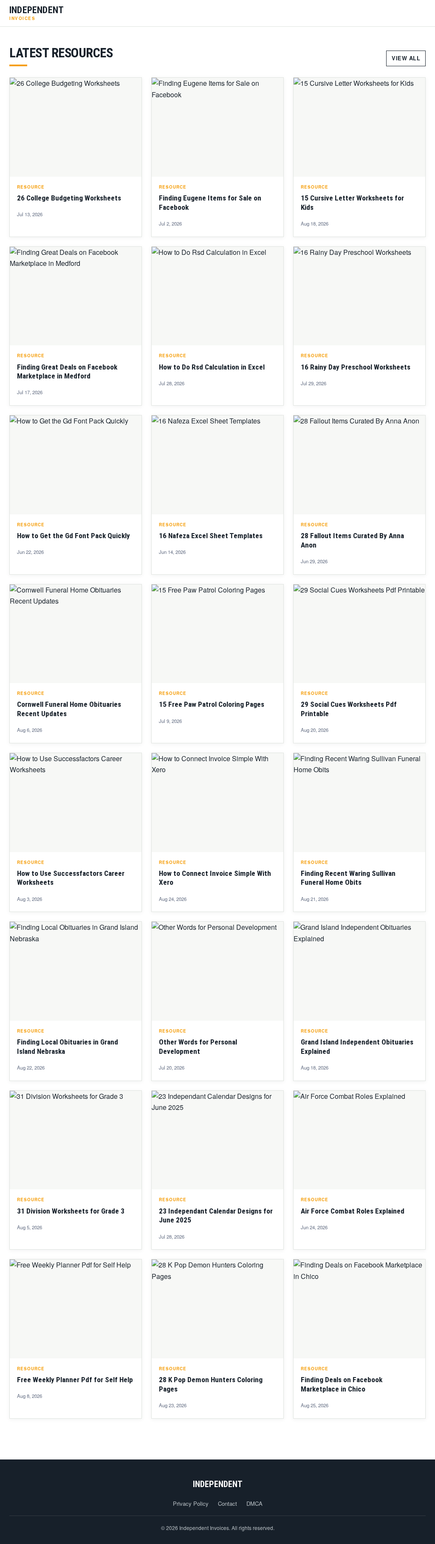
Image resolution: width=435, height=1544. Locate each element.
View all (406, 58)
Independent (218, 1484)
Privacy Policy (191, 1503)
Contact (227, 1503)
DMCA (254, 1503)
